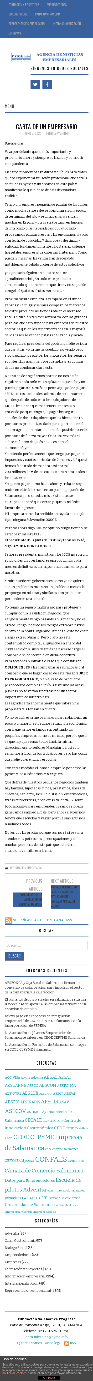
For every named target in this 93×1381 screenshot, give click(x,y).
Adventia (37, 1077)
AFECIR (49, 1102)
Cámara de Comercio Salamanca (44, 1170)
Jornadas (12, 1198)
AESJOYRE (13, 1094)
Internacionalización (67, 23)
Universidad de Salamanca (30, 1204)
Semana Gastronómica (64, 1198)
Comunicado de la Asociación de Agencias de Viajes (30, 899)
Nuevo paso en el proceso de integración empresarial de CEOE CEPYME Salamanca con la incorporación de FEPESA (43, 1021)
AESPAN (70, 1094)
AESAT (64, 1077)
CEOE (59, 1128)
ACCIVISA (12, 1078)
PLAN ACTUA (30, 1198)
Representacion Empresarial (27, 23)
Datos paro (15, 1180)
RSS (72, 1343)
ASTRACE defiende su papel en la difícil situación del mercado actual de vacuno (64, 896)
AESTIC (12, 1102)
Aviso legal (53, 1343)
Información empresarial (26, 868)
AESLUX (30, 1093)
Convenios (76, 1161)
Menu (9, 106)
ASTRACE (34, 1112)
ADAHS (25, 1077)
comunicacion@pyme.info (47, 1337)
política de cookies (14, 1373)
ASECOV (15, 1111)
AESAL (51, 1077)
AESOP (58, 1094)
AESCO (32, 1086)
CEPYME (12, 1160)
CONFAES (51, 1159)
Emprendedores (57, 4)
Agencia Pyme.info (57, 133)
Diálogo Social (18, 14)
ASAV (64, 1102)
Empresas (15, 33)
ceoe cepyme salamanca (61, 1149)
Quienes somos (29, 1343)
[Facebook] (47, 84)
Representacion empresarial (28, 1291)
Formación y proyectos (24, 4)
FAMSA (51, 1190)
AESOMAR (45, 1093)
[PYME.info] (46, 57)
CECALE (33, 1120)
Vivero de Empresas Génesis (38, 1211)
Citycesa (26, 1160)
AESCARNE (15, 1085)
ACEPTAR (49, 1377)
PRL (44, 1198)
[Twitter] (35, 84)
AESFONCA (66, 1085)
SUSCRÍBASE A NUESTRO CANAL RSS (42, 920)
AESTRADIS (30, 1102)
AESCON (47, 1085)
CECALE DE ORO (52, 1120)
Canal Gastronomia (47, 14)
